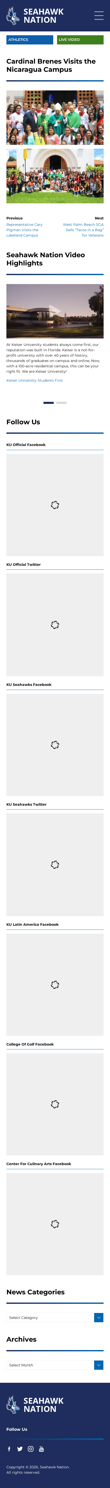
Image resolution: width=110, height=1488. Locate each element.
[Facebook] (9, 1449)
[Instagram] (31, 1449)
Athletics (18, 39)
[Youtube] (41, 1449)
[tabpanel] (55, 333)
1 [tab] (48, 403)
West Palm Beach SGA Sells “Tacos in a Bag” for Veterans (83, 230)
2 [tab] (61, 403)
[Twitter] (20, 1449)
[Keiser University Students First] (55, 311)
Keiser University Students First (34, 380)
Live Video (69, 39)
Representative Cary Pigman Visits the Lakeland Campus (24, 230)
